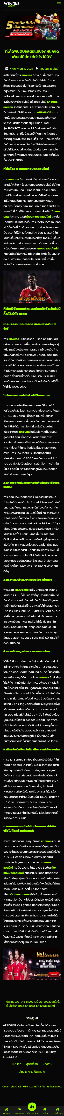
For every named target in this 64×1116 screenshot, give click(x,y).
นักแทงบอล (12, 1002)
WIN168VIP (43, 112)
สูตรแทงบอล (28, 1002)
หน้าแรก (16, 1064)
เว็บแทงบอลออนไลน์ (38, 217)
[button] (58, 4)
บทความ (47, 1064)
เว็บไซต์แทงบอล (15, 1006)
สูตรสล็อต (32, 1064)
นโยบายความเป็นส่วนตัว (32, 1072)
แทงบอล (26, 75)
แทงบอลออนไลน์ (49, 69)
